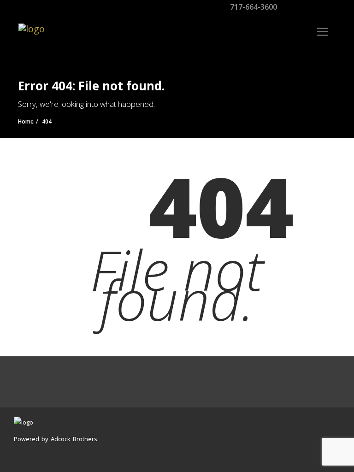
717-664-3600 (252, 7)
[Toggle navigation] (323, 32)
